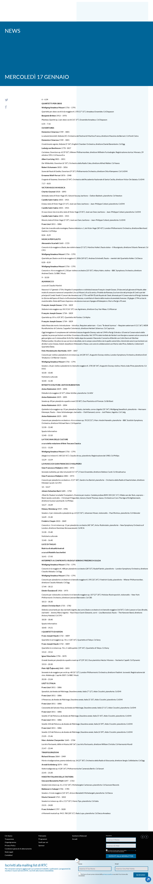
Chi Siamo (8, 836)
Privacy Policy (10, 845)
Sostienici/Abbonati (79, 836)
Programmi (42, 839)
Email (116, 864)
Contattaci (9, 855)
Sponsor (41, 845)
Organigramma (10, 842)
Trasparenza (9, 839)
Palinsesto (42, 836)
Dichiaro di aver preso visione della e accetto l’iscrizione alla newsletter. (121, 851)
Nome (80, 864)
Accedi (74, 839)
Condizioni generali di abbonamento (18, 849)
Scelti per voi (43, 842)
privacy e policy (131, 850)
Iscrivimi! (140, 875)
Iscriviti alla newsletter (121, 856)
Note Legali (9, 852)
